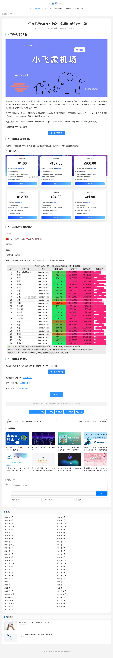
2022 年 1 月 (8, 591)
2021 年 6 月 (8, 600)
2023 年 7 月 (8, 569)
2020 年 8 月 (61, 603)
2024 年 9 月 (9, 548)
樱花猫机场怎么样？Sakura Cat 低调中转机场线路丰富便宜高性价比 (95, 470)
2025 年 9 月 (9, 529)
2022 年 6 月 (61, 582)
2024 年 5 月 (9, 554)
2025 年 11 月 (9, 526)
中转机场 (59, 412)
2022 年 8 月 (61, 579)
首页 (31, 8)
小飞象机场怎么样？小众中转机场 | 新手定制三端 (56, 23)
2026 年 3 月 (9, 520)
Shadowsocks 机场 (37, 412)
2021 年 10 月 (61, 594)
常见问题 (76, 8)
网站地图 (60, 651)
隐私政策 (67, 651)
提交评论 (102, 493)
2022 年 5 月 (8, 585)
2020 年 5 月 (61, 606)
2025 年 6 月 (61, 532)
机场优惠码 (58, 8)
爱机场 (56, 3)
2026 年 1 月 (8, 523)
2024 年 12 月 (61, 542)
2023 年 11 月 (9, 563)
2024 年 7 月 (8, 551)
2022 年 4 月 (61, 585)
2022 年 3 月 (8, 588)
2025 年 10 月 (61, 526)
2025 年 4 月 (61, 535)
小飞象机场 (69, 412)
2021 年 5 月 (60, 600)
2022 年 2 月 (60, 588)
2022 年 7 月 (8, 582)
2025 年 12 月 (61, 523)
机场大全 (48, 8)
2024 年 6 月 (61, 551)
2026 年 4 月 (61, 517)
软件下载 (68, 8)
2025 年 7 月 (8, 532)
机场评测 (79, 412)
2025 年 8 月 (61, 529)
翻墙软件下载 (25, 383)
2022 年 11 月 (61, 576)
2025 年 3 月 (9, 539)
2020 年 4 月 (9, 609)
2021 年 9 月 (8, 597)
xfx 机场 (50, 412)
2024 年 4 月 (61, 554)
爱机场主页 (27, 378)
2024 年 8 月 (61, 548)
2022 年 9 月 (8, 579)
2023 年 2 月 (8, 576)
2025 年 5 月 (9, 535)
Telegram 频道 (22, 388)
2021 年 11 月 (9, 594)
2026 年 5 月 (9, 517)
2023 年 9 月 (9, 566)
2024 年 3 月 (9, 557)
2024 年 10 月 (61, 545)
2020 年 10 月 (9, 603)
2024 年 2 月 (61, 557)
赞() (56, 395)
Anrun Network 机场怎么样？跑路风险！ (93, 422)
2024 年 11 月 (9, 545)
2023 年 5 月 (61, 569)
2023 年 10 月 (61, 563)
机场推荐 (38, 8)
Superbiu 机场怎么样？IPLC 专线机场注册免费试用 (23, 422)
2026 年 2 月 (61, 520)
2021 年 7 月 (60, 597)
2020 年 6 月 (9, 606)
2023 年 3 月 (61, 572)
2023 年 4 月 (9, 572)
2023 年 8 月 (61, 566)
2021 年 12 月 (61, 591)
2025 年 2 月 (61, 539)
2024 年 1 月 (8, 560)
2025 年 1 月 (8, 542)
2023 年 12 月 (61, 560)
